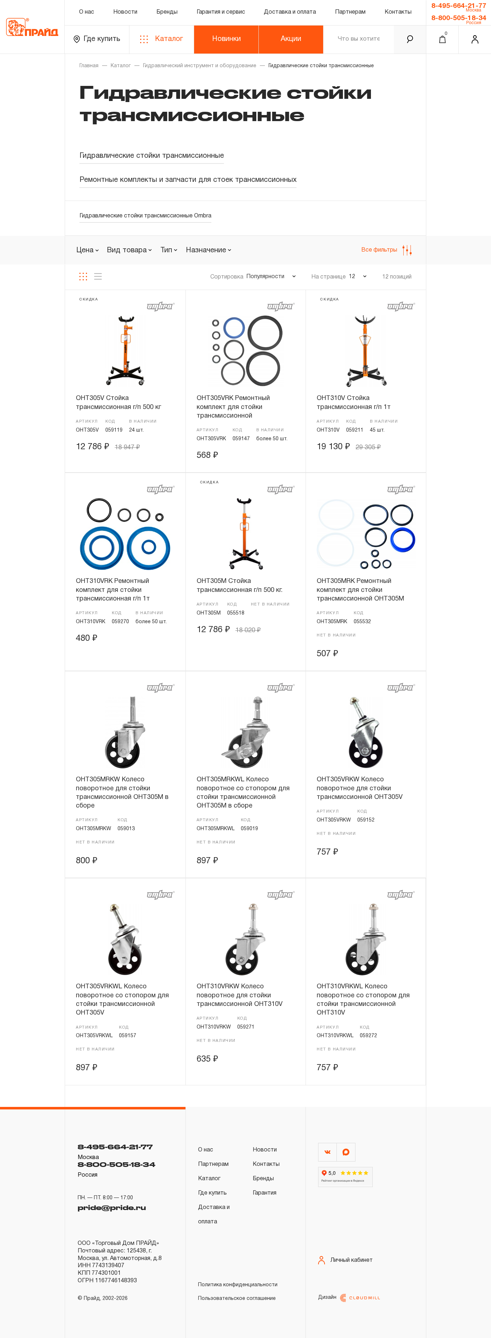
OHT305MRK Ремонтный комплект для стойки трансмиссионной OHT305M (360, 590)
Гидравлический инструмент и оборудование (199, 66)
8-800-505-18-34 (458, 18)
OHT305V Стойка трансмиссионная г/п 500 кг (118, 402)
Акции (291, 39)
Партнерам (350, 12)
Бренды (167, 12)
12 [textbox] (352, 276)
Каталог (169, 39)
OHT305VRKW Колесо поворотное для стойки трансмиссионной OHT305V (360, 788)
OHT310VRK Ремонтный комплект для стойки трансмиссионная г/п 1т (113, 590)
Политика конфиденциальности (237, 1285)
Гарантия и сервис (221, 12)
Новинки (226, 39)
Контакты (398, 12)
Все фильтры (379, 250)
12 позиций (397, 277)
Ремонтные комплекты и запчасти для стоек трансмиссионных (188, 180)
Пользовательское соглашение (237, 1298)
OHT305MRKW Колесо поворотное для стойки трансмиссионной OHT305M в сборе (122, 793)
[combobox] (129, 250)
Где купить (101, 39)
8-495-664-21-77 (458, 6)
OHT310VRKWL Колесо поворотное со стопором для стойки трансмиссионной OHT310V (363, 1000)
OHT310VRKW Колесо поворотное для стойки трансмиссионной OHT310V (240, 995)
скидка (88, 299)
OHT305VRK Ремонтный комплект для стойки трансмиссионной (233, 407)
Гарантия (264, 1193)
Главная (88, 66)
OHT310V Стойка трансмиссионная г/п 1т (354, 402)
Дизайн (327, 1297)
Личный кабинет (351, 1260)
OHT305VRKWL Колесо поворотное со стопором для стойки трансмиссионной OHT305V (122, 1000)
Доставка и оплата (290, 12)
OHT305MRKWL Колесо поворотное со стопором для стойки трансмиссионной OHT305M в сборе (243, 793)
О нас (86, 12)
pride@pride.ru (112, 1207)
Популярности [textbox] (265, 276)
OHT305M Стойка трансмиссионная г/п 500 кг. (240, 585)
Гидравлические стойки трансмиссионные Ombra (145, 216)
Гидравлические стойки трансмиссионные (151, 156)
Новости (125, 12)
